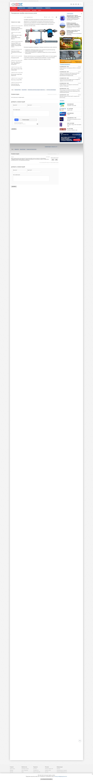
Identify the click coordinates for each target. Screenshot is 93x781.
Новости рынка (70, 13)
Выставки (62, 100)
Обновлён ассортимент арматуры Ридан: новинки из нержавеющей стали (16, 28)
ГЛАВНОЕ (13, 7)
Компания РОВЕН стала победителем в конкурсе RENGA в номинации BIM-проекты (16, 44)
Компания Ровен (18, 89)
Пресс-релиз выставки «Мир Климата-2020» (16, 69)
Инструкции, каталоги (25, 768)
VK (73, 4)
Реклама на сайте (48, 770)
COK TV (39, 10)
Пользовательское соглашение (62, 770)
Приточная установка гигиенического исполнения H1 (16, 52)
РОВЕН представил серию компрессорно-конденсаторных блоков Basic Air (16, 37)
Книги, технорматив (25, 770)
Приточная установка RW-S (16, 79)
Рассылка (46, 771)
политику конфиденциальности (60, 776)
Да (52, 159)
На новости (35, 768)
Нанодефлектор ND (15, 57)
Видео (23, 771)
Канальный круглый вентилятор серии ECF (15, 84)
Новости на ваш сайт (36, 771)
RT (76, 4)
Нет (56, 159)
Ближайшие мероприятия (65, 64)
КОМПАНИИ (30, 7)
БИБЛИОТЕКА (39, 7)
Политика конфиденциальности (62, 771)
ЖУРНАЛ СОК (22, 7)
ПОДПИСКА (47, 7)
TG (71, 4)
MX (78, 4)
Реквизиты (58, 768)
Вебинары (11, 770)
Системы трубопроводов (51, 89)
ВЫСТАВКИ (34, 10)
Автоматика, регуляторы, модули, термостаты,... (36, 89)
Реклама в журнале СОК (49, 768)
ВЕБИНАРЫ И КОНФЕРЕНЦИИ (25, 10)
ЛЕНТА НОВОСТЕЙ (14, 10)
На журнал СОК (35, 770)
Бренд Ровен (24, 89)
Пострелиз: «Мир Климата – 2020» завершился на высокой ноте (16, 63)
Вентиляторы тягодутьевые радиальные (16, 75)
